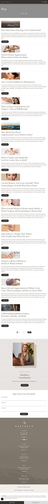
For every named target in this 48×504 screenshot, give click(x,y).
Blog (26, 13)
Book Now (24, 385)
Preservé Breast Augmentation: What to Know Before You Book (14, 56)
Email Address (4, 397)
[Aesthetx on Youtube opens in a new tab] (24, 439)
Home (22, 13)
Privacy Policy (26, 490)
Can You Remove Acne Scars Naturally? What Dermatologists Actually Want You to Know (20, 184)
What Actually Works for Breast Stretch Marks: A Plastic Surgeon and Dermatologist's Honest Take (21, 209)
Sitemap (32, 490)
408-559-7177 (15, 498)
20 (23, 332)
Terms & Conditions (18, 490)
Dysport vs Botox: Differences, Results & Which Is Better (13, 262)
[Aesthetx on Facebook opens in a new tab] (22, 439)
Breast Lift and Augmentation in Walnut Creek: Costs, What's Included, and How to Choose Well (21, 289)
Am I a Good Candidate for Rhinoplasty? (18, 82)
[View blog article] (10, 24)
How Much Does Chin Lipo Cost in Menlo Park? (21, 30)
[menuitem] (22, 439)
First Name (3, 402)
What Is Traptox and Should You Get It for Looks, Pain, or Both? (14, 158)
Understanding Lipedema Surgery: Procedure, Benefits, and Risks (15, 314)
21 (26, 332)
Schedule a (25, 375)
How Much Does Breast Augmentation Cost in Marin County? (17, 133)
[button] (2, 499)
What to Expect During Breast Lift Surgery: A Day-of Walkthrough (15, 107)
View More (5, 41)
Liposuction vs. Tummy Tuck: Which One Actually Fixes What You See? (16, 235)
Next (29, 332)
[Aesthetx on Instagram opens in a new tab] (26, 439)
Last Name (3, 408)
